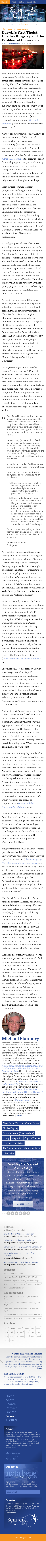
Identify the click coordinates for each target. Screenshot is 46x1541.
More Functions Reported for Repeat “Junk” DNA (23, 1315)
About (14, 2)
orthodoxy (8, 1143)
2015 (27, 1332)
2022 (27, 1328)
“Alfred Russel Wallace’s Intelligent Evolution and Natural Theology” (22, 1090)
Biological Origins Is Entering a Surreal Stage (21, 1281)
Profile (19, 1115)
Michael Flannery (11, 43)
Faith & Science (22, 29)
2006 (39, 1336)
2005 (6, 1340)
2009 (22, 1336)
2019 (6, 1332)
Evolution (8, 29)
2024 (13, 1328)
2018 (11, 1332)
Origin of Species (32, 1138)
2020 (38, 1328)
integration (17, 1138)
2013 (38, 1332)
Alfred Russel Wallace (13, 158)
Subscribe (31, 2)
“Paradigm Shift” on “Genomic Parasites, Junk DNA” (22, 1303)
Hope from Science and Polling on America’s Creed (21, 1297)
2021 (32, 1328)
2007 (33, 1336)
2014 (32, 1332)
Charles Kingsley (10, 1128)
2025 (6, 1328)
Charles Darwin (32, 1123)
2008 (28, 1336)
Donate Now (23, 1203)
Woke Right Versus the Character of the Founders (19, 1254)
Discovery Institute (23, 1537)
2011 (11, 1336)
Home (10, 1396)
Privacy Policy (11, 1459)
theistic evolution (32, 1148)
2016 (22, 1332)
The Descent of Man (12, 1148)
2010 (16, 1336)
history (6, 1138)
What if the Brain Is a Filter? (14, 1273)
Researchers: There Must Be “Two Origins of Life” (23, 1284)
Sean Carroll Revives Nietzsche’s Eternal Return (22, 1318)
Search (11, 1404)
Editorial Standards (13, 1453)
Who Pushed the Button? (13, 1288)
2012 (6, 1336)
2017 (17, 1332)
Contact (11, 1408)
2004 (12, 1340)
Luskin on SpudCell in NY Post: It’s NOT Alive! (21, 1277)
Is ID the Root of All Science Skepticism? (19, 1234)
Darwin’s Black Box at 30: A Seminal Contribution (23, 1247)
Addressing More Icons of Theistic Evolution (21, 1262)
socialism (19, 1143)
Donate (22, 2)
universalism (9, 1153)
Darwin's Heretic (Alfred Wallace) (18, 1133)
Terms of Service (12, 1456)
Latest (38, 24)
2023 (20, 1328)
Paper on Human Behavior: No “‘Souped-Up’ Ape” (21, 1310)
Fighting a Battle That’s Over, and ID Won (20, 1240)
